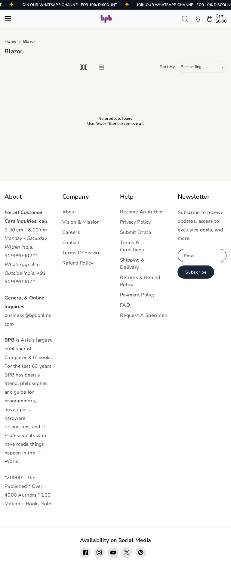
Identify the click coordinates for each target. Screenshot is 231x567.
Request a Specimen (143, 315)
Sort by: (168, 67)
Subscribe (196, 272)
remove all (134, 123)
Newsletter (193, 197)
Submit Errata (135, 232)
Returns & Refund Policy (140, 281)
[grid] (83, 67)
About (13, 197)
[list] (101, 67)
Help (127, 197)
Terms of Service (81, 252)
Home (10, 41)
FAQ (125, 305)
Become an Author (141, 212)
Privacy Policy (135, 222)
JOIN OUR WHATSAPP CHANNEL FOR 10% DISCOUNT (69, 4)
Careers (71, 232)
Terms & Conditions (132, 246)
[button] (10, 19)
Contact (70, 242)
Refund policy (77, 263)
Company (75, 197)
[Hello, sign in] (198, 19)
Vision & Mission (81, 222)
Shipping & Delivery (132, 264)
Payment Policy (137, 295)
